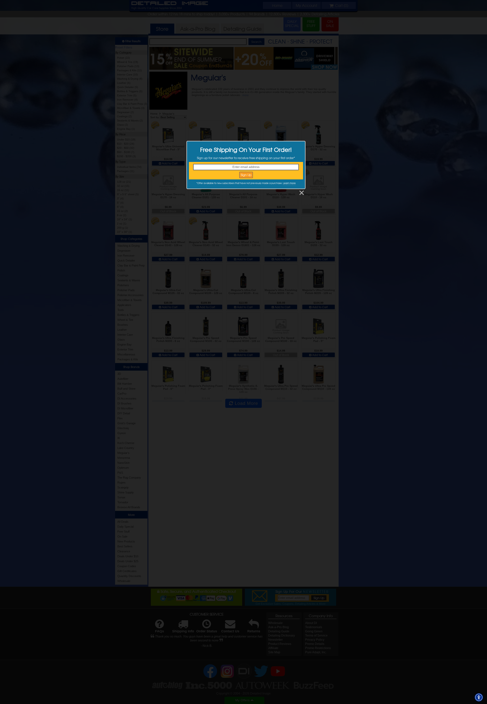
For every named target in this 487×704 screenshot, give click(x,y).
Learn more (289, 183)
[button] (479, 697)
